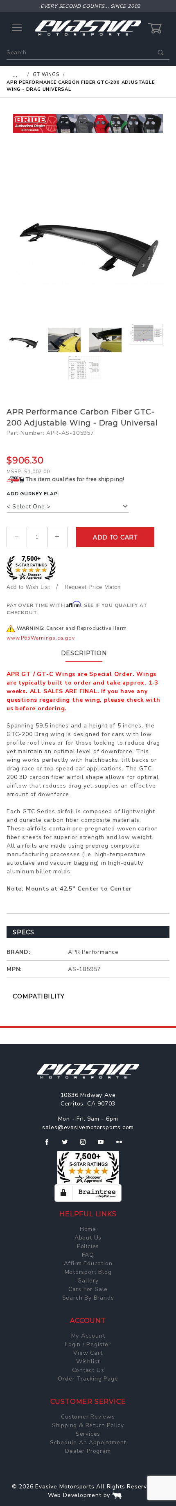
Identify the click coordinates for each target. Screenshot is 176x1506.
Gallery (88, 1280)
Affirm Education (88, 1263)
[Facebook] (50, 1145)
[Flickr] (122, 1145)
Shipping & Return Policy (88, 1425)
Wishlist (88, 1361)
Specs (23, 932)
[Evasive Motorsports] (88, 27)
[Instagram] (86, 1145)
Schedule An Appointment (88, 1442)
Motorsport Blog (88, 1272)
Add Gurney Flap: (33, 493)
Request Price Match (93, 587)
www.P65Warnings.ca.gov (41, 638)
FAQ (88, 1255)
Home (88, 1229)
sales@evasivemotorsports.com (88, 1127)
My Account (88, 1336)
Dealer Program (88, 1451)
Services (88, 1434)
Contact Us (88, 1370)
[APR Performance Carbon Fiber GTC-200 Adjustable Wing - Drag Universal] (88, 235)
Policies (88, 1246)
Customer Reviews (88, 1417)
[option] (88, 123)
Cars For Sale (88, 1289)
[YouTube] (104, 1145)
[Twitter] (68, 1145)
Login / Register (88, 1344)
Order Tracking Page (88, 1379)
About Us (88, 1238)
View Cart (87, 1353)
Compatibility (38, 996)
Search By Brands (88, 1298)
